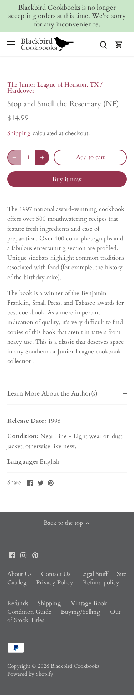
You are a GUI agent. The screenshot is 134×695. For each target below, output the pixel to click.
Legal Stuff (94, 574)
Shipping (19, 133)
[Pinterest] (35, 555)
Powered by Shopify (30, 674)
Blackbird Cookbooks (75, 666)
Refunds (17, 603)
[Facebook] (12, 555)
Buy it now (67, 179)
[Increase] (42, 157)
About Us (19, 574)
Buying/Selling (80, 612)
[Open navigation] (11, 44)
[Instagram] (23, 555)
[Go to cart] (119, 44)
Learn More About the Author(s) (52, 393)
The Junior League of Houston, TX (53, 84)
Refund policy (101, 582)
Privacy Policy (54, 582)
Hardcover (20, 91)
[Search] (103, 44)
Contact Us (55, 574)
